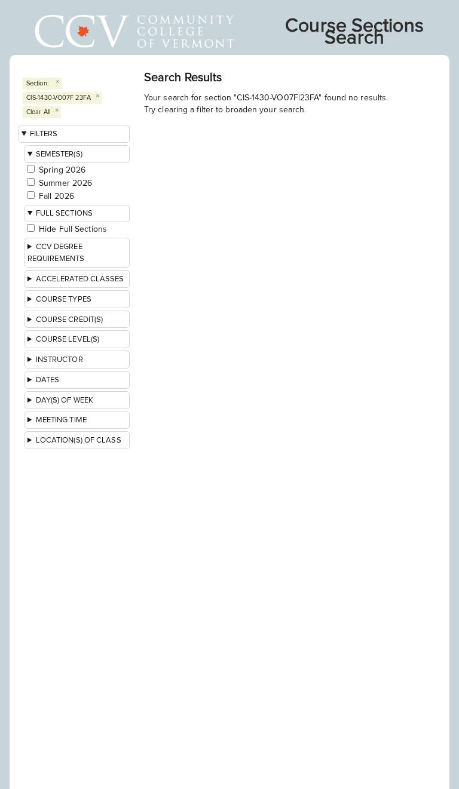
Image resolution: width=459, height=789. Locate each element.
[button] (77, 253)
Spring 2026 (62, 170)
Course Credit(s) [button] (69, 319)
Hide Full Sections (73, 229)
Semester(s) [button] (59, 154)
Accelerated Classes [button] (80, 279)
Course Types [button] (63, 299)
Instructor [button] (59, 359)
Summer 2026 (65, 183)
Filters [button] (44, 134)
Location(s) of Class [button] (78, 440)
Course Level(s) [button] (68, 339)
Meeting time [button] (61, 420)
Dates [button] (48, 380)
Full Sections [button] (64, 213)
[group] (78, 449)
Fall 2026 (56, 196)
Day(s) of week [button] (64, 400)
